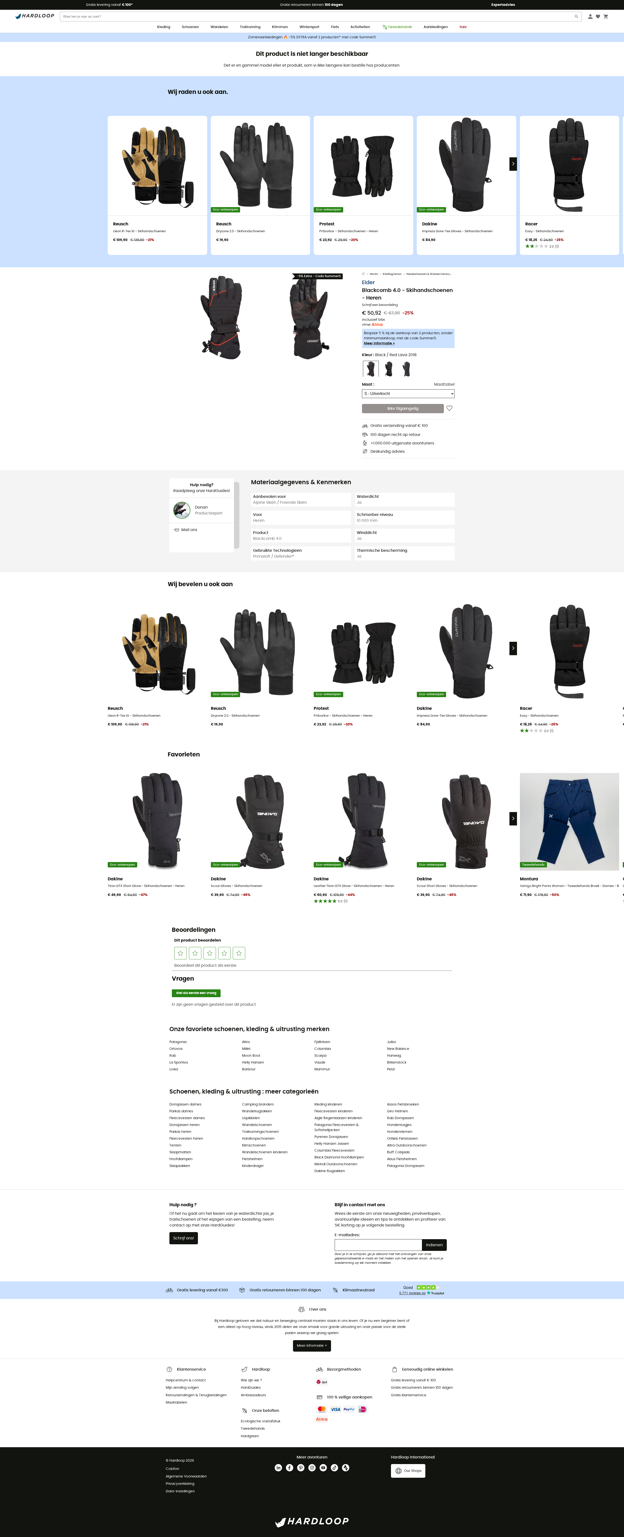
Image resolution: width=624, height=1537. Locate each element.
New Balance (398, 1049)
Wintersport (309, 27)
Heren (374, 274)
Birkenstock (396, 1062)
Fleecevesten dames (187, 1118)
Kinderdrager (253, 1166)
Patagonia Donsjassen (405, 1166)
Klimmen (280, 27)
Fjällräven (322, 1042)
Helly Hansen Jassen (331, 1143)
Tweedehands (400, 27)
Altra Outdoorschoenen (407, 1145)
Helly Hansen (253, 1062)
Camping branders (258, 1104)
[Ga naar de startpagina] (366, 274)
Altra (246, 1042)
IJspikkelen (251, 1118)
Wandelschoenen (257, 1125)
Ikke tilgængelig (403, 409)
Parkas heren (180, 1132)
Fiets (335, 27)
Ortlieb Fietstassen (402, 1138)
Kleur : (389, 355)
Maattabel (444, 385)
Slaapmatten (180, 1152)
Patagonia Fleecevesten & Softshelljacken (336, 1127)
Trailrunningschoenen (260, 1132)
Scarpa (320, 1055)
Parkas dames (181, 1111)
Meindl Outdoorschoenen (335, 1164)
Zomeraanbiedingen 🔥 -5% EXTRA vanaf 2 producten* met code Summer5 (312, 37)
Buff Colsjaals (398, 1152)
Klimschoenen (254, 1145)
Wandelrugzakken (257, 1111)
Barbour (248, 1069)
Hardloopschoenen (258, 1138)
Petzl (391, 1069)
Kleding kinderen (328, 1104)
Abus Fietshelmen (402, 1159)
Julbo (391, 1042)
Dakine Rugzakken (329, 1171)
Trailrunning (250, 27)
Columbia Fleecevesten (334, 1150)
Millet (246, 1049)
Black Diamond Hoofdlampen (339, 1157)
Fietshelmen (252, 1159)
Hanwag (394, 1055)
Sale (463, 27)
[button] (221, 317)
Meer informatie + (379, 343)
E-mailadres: (347, 1235)
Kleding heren (392, 274)
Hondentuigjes (399, 1125)
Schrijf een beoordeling (380, 305)
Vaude (319, 1062)
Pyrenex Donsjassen (331, 1137)
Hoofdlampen (181, 1159)
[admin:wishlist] (449, 408)
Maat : (368, 385)
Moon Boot (251, 1055)
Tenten (175, 1145)
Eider (368, 282)
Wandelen (219, 27)
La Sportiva (178, 1062)
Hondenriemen (399, 1132)
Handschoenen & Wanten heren (427, 274)
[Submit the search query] (576, 17)
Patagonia (177, 1042)
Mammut (322, 1069)
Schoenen (190, 27)
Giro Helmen (397, 1111)
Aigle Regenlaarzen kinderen (338, 1118)
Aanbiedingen (436, 27)
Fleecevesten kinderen (333, 1111)
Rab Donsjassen (400, 1118)
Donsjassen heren (184, 1125)
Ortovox (176, 1049)
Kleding (163, 27)
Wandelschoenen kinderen (265, 1152)
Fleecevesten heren (186, 1138)
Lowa (173, 1069)
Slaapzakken (179, 1166)
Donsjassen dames (185, 1104)
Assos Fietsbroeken (403, 1104)
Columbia (322, 1049)
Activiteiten (360, 27)
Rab (172, 1055)
